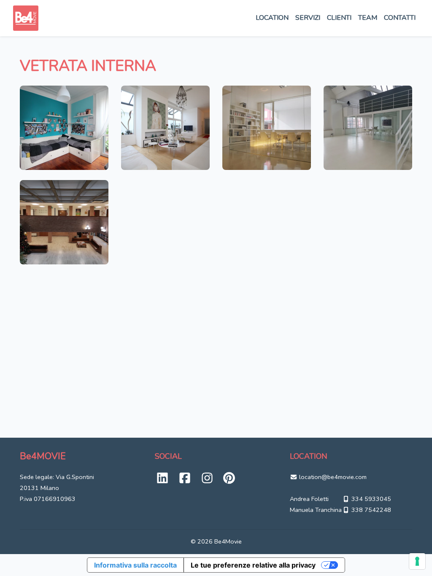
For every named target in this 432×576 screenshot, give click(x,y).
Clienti (339, 17)
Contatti (400, 17)
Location (272, 17)
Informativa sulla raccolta (135, 565)
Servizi (307, 17)
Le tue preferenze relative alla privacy (253, 565)
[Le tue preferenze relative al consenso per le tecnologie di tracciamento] (417, 561)
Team (367, 17)
